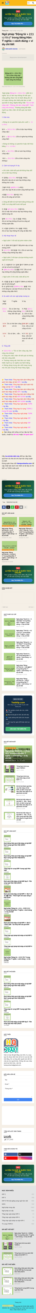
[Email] (21, 507)
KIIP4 (18, 1204)
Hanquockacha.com (24, 463)
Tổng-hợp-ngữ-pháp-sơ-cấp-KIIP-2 (18, 1220)
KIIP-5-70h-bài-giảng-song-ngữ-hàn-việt (18, 1201)
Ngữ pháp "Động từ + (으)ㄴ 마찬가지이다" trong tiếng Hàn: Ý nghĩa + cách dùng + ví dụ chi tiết (18, 910)
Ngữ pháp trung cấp (16, 30)
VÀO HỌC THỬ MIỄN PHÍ (18, 729)
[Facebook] (4, 507)
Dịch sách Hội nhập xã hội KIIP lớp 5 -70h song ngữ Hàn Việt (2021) (18, 882)
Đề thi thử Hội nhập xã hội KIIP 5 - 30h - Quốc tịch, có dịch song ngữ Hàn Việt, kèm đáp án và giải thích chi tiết (24, 803)
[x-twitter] (25, 1154)
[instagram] (25, 1158)
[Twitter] (8, 507)
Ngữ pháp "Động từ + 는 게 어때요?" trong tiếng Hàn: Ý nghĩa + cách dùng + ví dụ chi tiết (24, 644)
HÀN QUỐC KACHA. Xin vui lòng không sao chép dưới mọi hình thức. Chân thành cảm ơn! (18, 1307)
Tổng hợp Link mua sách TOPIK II (22, 767)
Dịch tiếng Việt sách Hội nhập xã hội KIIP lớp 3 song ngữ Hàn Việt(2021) (17, 857)
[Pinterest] (17, 507)
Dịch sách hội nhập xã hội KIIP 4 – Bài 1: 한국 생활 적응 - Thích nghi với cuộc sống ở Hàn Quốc (18, 895)
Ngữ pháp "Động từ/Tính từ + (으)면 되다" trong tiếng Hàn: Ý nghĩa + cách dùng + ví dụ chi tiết (9, 556)
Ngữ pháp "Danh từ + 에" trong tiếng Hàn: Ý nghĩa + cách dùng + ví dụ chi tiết (23, 656)
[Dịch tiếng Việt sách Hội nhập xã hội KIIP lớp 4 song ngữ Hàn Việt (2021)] (7, 1271)
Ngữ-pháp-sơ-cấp (18, 1210)
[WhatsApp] (12, 507)
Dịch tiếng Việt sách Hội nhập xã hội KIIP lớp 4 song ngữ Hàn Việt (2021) (17, 844)
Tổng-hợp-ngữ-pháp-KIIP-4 (18, 1217)
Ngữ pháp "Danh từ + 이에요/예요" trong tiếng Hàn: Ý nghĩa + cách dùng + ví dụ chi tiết (24, 621)
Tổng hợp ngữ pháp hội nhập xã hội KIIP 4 (18, 946)
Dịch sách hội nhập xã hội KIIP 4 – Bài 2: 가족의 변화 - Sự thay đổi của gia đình (17, 923)
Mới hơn (5, 607)
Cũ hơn (31, 607)
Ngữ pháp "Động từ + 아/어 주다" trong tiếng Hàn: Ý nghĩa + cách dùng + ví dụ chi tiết (17, 959)
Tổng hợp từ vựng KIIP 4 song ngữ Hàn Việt (17, 869)
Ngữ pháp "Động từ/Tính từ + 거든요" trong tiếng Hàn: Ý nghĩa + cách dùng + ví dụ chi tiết (23, 682)
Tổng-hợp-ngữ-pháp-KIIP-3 (18, 1214)
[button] (2, 3)
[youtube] (11, 1158)
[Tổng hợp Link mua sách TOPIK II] (9, 769)
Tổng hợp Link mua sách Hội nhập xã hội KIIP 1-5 (23, 777)
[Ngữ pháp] (9, 622)
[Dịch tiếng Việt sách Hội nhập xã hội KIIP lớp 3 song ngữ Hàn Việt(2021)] (7, 1281)
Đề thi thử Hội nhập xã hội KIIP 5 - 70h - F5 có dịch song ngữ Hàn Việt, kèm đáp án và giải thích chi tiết (24, 816)
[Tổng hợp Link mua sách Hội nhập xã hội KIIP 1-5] (9, 779)
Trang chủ (5, 30)
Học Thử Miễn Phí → (18, 23)
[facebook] (11, 1154)
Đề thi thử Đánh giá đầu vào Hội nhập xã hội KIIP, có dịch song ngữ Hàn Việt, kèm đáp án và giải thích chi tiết (24, 789)
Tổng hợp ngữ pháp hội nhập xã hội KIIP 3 (18, 935)
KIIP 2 (18, 1194)
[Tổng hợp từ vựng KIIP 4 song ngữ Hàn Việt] (7, 1291)
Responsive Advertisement (18, 57)
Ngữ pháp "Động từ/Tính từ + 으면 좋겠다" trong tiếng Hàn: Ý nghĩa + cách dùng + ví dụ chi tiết (24, 668)
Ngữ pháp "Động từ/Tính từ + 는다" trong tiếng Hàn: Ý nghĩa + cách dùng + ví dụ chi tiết (9, 532)
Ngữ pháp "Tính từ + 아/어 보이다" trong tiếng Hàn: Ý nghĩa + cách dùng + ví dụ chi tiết (24, 633)
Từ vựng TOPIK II (18, 1224)
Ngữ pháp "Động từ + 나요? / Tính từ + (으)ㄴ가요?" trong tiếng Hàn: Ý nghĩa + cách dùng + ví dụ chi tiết (26, 532)
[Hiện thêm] (25, 507)
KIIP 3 (18, 1197)
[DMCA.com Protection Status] (8, 1306)
